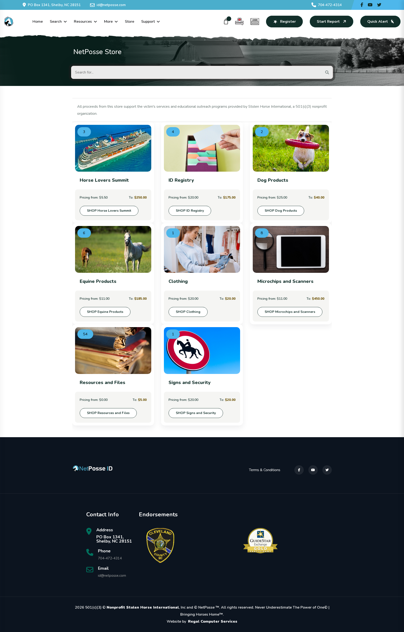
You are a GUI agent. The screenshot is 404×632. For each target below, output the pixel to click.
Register (288, 21)
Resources (83, 21)
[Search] (327, 72)
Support (148, 21)
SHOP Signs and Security (196, 413)
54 (85, 334)
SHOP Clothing (188, 312)
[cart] (226, 21)
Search (56, 21)
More (108, 21)
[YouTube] (313, 470)
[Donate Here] (239, 21)
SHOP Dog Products (281, 210)
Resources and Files (102, 382)
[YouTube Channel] (370, 5)
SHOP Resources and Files (108, 413)
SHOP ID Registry (190, 210)
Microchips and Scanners (285, 281)
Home (37, 21)
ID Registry (181, 180)
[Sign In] (255, 21)
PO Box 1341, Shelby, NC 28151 (54, 5)
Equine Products (98, 281)
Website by (202, 621)
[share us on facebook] (362, 5)
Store (129, 21)
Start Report (328, 21)
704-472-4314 (330, 5)
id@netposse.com (111, 5)
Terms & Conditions (264, 470)
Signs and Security (190, 382)
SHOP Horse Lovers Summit (109, 210)
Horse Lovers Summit (104, 180)
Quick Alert (377, 21)
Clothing (178, 281)
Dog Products (272, 180)
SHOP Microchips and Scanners (290, 312)
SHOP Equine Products (105, 312)
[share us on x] (379, 5)
